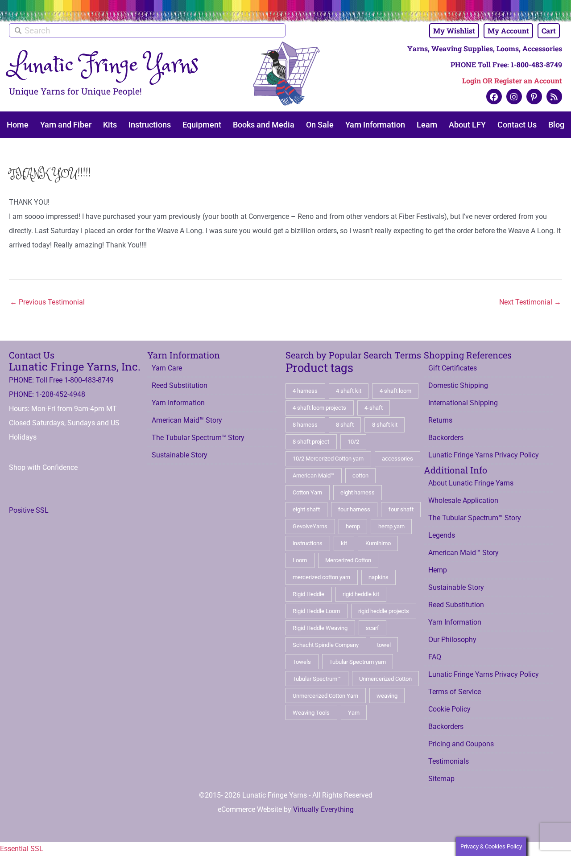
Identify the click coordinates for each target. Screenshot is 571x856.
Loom (300, 560)
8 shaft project (311, 441)
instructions (308, 543)
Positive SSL (29, 510)
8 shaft (345, 424)
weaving (387, 695)
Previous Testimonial (47, 302)
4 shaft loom (395, 390)
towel (384, 645)
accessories (397, 458)
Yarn (354, 712)
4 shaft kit (348, 390)
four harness (354, 509)
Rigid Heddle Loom (316, 611)
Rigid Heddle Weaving (320, 628)
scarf (372, 628)
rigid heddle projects (383, 611)
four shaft (401, 509)
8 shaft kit (384, 424)
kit (344, 543)
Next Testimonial (530, 302)
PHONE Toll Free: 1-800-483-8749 (506, 64)
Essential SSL (21, 848)
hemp (353, 526)
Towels (302, 661)
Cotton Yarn (307, 492)
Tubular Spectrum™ (317, 678)
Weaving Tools (311, 712)
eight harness (357, 492)
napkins (378, 577)
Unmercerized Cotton (385, 678)
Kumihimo (378, 543)
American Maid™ (313, 475)
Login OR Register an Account (512, 80)
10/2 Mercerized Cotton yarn (328, 458)
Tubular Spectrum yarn (357, 661)
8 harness (305, 424)
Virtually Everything (323, 809)
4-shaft (373, 407)
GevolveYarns (310, 526)
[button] (494, 96)
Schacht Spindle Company (326, 645)
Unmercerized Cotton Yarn (325, 695)
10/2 (353, 441)
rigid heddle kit (361, 594)
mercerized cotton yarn (321, 577)
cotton (360, 475)
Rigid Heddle (308, 594)
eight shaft (306, 509)
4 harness (305, 390)
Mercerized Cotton (348, 560)
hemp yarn (391, 526)
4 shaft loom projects (319, 407)
